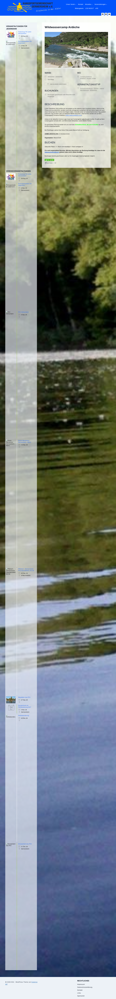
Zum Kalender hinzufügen (58, 84)
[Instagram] (106, 14)
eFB (96, 8)
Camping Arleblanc (86, 77)
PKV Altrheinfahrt (23, 312)
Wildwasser (93, 90)
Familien (96, 88)
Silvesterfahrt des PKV (25, 844)
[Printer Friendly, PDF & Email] (49, 160)
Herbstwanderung (23, 715)
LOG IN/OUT (89, 8)
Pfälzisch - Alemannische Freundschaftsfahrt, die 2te (26, 569)
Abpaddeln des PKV (24, 697)
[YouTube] (109, 14)
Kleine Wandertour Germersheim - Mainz (24, 441)
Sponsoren (81, 996)
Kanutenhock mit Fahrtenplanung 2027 (24, 706)
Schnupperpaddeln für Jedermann (25, 42)
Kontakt (80, 4)
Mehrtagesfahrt (84, 90)
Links (79, 993)
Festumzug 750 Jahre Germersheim (24, 32)
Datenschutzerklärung (52, 152)
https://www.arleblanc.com (74, 115)
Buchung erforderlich (86, 88)
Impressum (81, 984)
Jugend (101, 88)
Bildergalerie (79, 8)
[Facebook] (102, 14)
